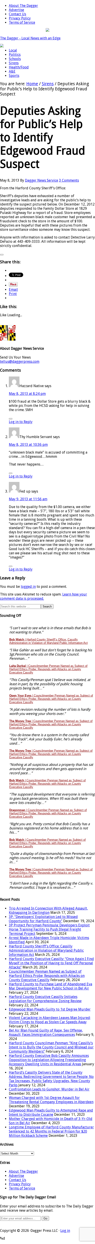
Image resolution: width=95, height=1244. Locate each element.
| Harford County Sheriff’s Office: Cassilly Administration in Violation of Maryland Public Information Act (48, 641)
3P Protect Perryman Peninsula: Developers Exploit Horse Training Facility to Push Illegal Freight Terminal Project (49, 929)
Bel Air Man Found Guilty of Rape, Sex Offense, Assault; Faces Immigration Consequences (46, 1032)
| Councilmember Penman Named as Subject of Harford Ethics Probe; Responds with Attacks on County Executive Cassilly (48, 669)
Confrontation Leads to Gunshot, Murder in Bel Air (49, 1089)
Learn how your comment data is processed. (43, 596)
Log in (65, 1230)
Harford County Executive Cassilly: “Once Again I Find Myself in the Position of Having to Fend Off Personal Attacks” (51, 963)
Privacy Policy (20, 1184)
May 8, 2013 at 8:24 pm (27, 394)
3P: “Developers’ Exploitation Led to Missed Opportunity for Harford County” (43, 919)
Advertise (16, 1176)
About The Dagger (23, 1171)
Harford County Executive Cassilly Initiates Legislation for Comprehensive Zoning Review (45, 999)
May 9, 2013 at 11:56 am (28, 499)
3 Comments (69, 180)
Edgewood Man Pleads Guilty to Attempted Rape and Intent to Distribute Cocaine (51, 1112)
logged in (28, 586)
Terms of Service (22, 1188)
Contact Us (17, 1180)
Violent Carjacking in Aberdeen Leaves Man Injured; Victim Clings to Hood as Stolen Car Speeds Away (50, 1020)
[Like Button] (2, 254)
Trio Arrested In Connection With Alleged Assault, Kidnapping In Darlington (48, 910)
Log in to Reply (20, 422)
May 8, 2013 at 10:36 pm (28, 444)
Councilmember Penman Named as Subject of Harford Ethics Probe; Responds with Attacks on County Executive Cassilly (47, 975)
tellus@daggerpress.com (19, 361)
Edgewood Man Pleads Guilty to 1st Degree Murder (50, 1009)
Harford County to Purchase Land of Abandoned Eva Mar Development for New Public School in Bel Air (50, 986)
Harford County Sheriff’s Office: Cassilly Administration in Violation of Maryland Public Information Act (46, 950)
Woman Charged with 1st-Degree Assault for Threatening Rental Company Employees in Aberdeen (51, 1100)
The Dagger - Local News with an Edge (30, 38)
